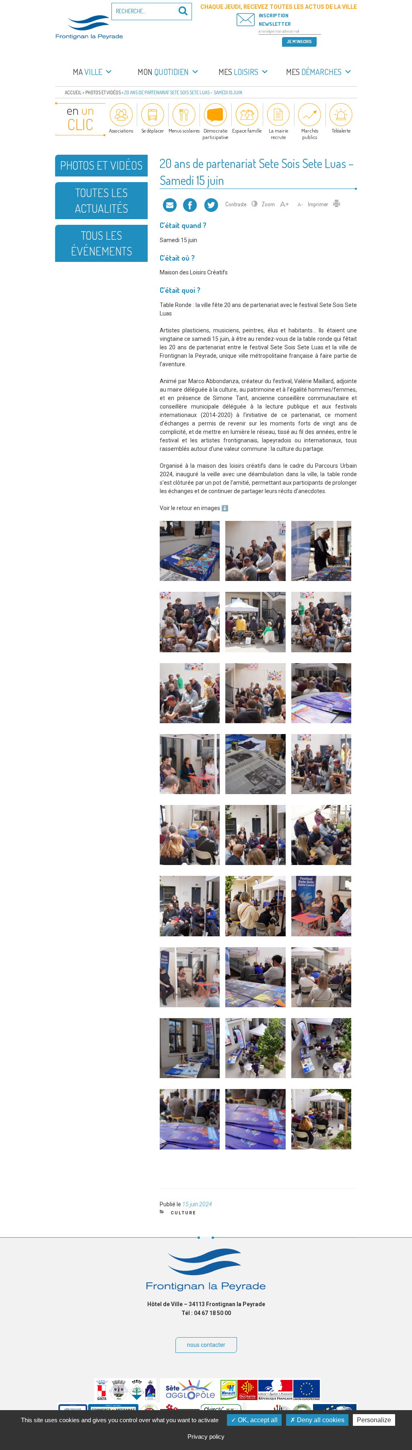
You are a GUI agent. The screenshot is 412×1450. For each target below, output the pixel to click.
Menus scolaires (184, 130)
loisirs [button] (238, 71)
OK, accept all (257, 1420)
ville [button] (87, 71)
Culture (183, 1213)
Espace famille (247, 130)
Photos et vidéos (103, 92)
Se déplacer (152, 130)
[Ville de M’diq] (150, 1398)
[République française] (275, 1398)
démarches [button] (314, 71)
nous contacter (206, 1345)
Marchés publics (309, 133)
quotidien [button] (163, 71)
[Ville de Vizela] (118, 1398)
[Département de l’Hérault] (228, 1398)
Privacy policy (206, 1436)
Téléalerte (341, 130)
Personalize (374, 1420)
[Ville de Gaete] (101, 1398)
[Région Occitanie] (247, 1398)
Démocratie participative (215, 133)
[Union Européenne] (306, 1398)
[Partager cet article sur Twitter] (211, 204)
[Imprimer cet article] (337, 204)
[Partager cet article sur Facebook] (190, 204)
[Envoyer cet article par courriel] (170, 204)
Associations (121, 130)
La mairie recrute (278, 133)
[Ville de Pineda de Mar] (136, 1398)
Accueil (73, 92)
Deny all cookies (319, 1420)
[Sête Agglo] (190, 1398)
